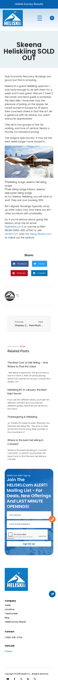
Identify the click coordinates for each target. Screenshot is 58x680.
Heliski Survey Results (29, 4)
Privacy (8, 651)
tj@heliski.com (14, 226)
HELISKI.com (11, 234)
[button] (20, 264)
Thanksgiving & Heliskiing (22, 416)
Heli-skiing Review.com (38, 234)
